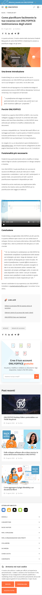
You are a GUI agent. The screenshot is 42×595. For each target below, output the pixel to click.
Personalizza (22, 584)
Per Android (20, 510)
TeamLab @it (11, 13)
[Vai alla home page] (11, 7)
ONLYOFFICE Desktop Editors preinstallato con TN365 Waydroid (21, 418)
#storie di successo (18, 328)
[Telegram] (15, 33)
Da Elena (17, 29)
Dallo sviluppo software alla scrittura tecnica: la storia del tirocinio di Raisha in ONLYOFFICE (21, 453)
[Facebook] (3, 33)
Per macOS (15, 510)
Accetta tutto (9, 590)
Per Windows (3, 510)
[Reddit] (12, 33)
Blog (3, 13)
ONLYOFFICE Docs (7, 146)
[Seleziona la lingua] (38, 7)
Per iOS (26, 510)
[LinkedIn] (9, 33)
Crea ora (36, 376)
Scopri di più (32, 579)
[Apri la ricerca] (34, 7)
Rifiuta (8, 584)
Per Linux (9, 510)
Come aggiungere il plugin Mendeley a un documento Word (19, 489)
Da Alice (20, 423)
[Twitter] (6, 33)
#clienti (5, 328)
